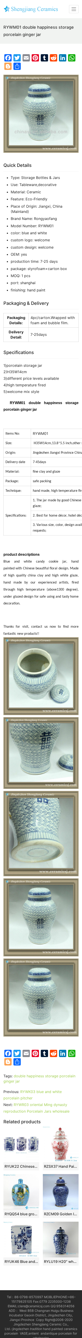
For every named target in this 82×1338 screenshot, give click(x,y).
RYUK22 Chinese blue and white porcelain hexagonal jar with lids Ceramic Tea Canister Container (21, 1166)
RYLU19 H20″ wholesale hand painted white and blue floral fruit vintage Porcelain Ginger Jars (60, 1261)
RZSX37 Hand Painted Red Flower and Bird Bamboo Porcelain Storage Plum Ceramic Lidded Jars (60, 1166)
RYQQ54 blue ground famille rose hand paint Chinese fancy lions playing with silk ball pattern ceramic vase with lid (21, 1214)
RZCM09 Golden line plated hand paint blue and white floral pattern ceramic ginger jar (60, 1214)
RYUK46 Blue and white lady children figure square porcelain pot (21, 1261)
